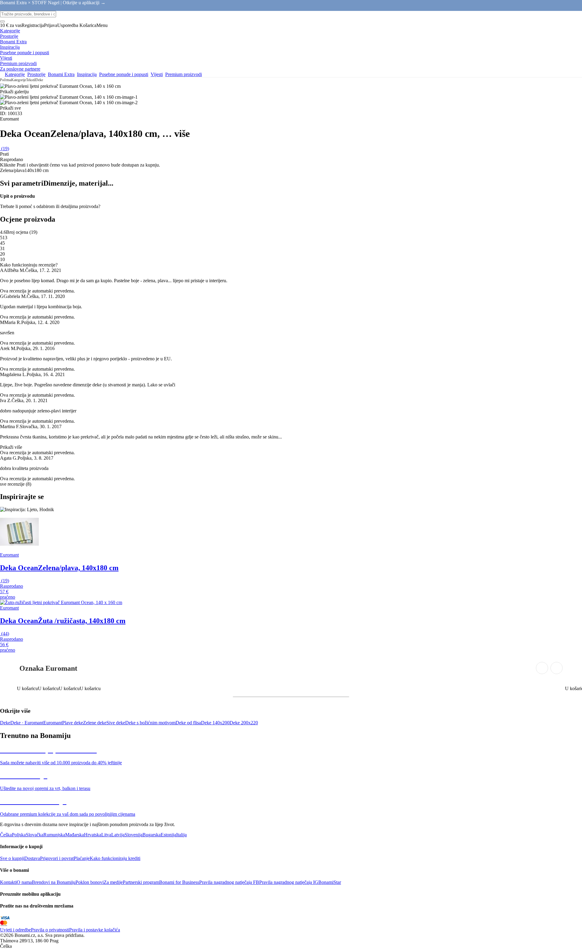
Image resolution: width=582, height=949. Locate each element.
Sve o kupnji (12, 858)
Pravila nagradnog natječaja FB (229, 882)
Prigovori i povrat (57, 858)
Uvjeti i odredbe (15, 929)
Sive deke (115, 722)
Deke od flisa (188, 722)
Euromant (52, 722)
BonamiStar (329, 882)
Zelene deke (94, 722)
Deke (39, 80)
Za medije (113, 882)
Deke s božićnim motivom (150, 722)
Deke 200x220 (243, 722)
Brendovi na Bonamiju (53, 882)
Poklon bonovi (89, 882)
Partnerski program (141, 882)
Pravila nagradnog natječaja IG (288, 882)
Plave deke (72, 722)
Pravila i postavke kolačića (94, 929)
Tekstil (30, 80)
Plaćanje (82, 858)
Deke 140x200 (215, 722)
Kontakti (8, 882)
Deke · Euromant (26, 722)
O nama (24, 882)
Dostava (32, 858)
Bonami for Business (179, 882)
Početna (5, 80)
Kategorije (18, 80)
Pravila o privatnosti (50, 929)
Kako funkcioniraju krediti (115, 858)
